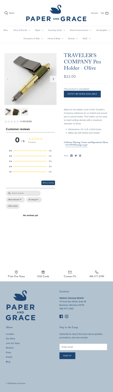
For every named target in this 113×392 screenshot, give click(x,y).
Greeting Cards (55, 30)
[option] (30, 79)
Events (9, 357)
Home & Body (54, 38)
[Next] (53, 79)
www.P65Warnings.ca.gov (76, 145)
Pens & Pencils (20, 30)
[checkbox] (13, 206)
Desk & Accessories (79, 30)
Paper (37, 30)
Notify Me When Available (82, 94)
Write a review (48, 183)
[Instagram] (66, 316)
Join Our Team (13, 343)
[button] (30, 150)
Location (10, 334)
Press (8, 352)
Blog (8, 361)
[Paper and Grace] (56, 13)
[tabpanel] (30, 219)
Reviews (10, 347)
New (6, 30)
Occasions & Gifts (32, 38)
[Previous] (7, 79)
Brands (71, 38)
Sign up (67, 356)
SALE (85, 38)
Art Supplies (101, 30)
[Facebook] (61, 316)
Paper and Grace (18, 383)
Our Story (10, 338)
